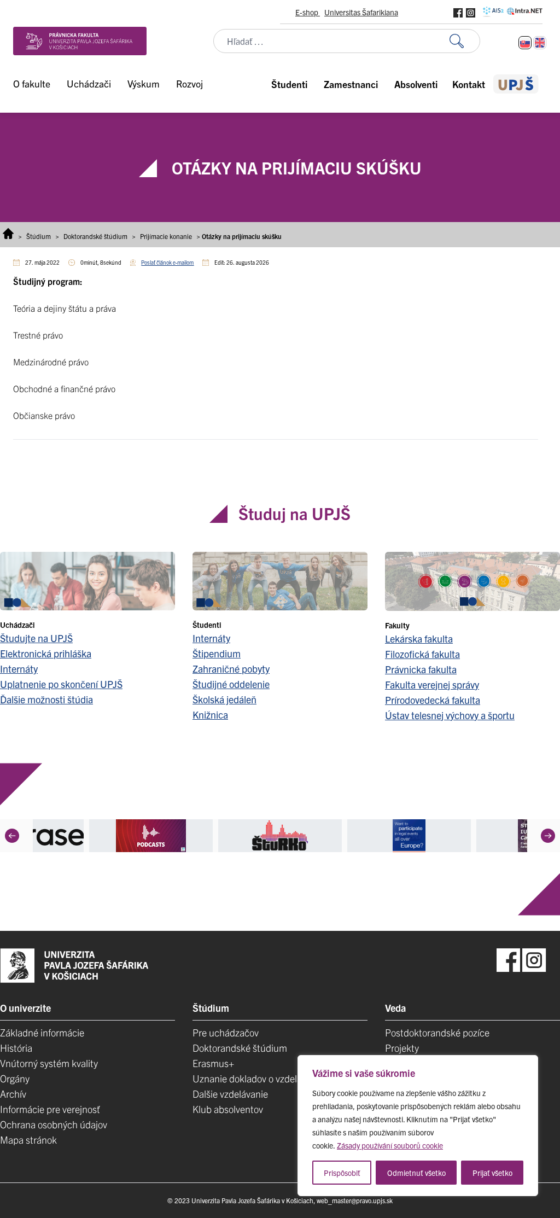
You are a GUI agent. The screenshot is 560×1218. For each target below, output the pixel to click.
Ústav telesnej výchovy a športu (450, 715)
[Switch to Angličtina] (540, 43)
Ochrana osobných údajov (53, 1124)
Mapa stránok (28, 1139)
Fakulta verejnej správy (432, 684)
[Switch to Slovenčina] (525, 43)
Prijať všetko (492, 1173)
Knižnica (210, 714)
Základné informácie (42, 1032)
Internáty (19, 668)
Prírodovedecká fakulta (432, 699)
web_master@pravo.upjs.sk (355, 1200)
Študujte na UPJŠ (36, 638)
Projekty (402, 1047)
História (16, 1047)
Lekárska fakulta (419, 638)
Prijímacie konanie (166, 236)
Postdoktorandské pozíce (437, 1032)
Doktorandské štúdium (95, 236)
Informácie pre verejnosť (50, 1109)
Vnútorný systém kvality (49, 1063)
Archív (13, 1093)
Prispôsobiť (342, 1173)
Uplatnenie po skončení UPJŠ (61, 684)
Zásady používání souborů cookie (390, 1145)
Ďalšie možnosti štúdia (46, 699)
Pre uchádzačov (225, 1032)
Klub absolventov (227, 1109)
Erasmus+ (213, 1063)
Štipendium (216, 653)
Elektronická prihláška (45, 653)
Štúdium (38, 236)
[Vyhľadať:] (465, 41)
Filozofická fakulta (422, 654)
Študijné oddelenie (231, 684)
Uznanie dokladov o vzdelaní (251, 1078)
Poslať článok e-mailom (167, 262)
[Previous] (12, 836)
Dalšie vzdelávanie (230, 1093)
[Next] (548, 836)
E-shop (307, 12)
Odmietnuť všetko (416, 1173)
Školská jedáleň (224, 699)
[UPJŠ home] (516, 84)
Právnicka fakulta (421, 669)
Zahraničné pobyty (231, 668)
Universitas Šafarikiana (361, 12)
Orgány (15, 1078)
